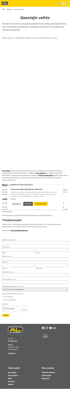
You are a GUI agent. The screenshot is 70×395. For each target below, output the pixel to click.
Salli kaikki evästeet (40, 204)
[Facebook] (43, 328)
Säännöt (10, 384)
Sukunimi (38, 253)
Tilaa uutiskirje (13, 375)
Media (10, 378)
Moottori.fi (45, 378)
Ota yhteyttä (12, 372)
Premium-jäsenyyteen (45, 175)
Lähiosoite (5, 262)
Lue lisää (12, 199)
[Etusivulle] (4, 9)
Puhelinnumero (9, 279)
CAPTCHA (5, 304)
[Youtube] (50, 328)
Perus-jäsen (6, 171)
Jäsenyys (9, 9)
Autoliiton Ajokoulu (48, 372)
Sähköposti (8, 272)
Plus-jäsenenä (40, 173)
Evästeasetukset (16, 204)
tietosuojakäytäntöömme (19, 230)
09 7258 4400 (12, 341)
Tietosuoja (11, 381)
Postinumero (39, 268)
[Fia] (45, 336)
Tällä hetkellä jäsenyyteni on (13, 286)
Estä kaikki (28, 204)
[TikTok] (54, 328)
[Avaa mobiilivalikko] (67, 3)
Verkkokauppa (46, 375)
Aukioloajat (11, 353)
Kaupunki (4, 268)
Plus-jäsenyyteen (8, 297)
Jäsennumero (8, 240)
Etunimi (4, 253)
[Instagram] (47, 328)
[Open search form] (63, 3)
